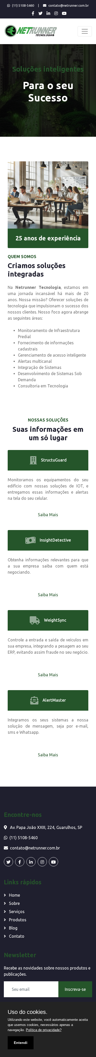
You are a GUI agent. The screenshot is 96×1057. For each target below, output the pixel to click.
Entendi (20, 1043)
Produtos (17, 919)
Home (14, 895)
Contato (16, 936)
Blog (12, 928)
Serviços (16, 911)
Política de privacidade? (43, 1030)
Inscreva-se (75, 989)
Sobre (14, 903)
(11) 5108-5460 (23, 5)
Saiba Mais (48, 514)
